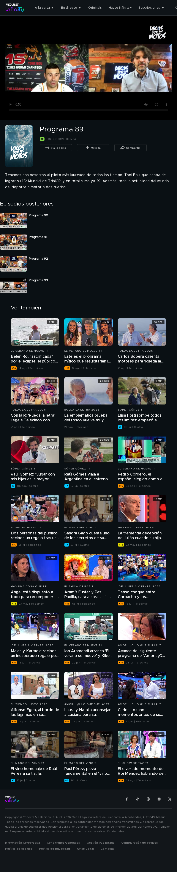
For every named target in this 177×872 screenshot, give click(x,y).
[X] (170, 799)
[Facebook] (127, 799)
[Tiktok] (137, 799)
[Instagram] (159, 799)
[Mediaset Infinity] (14, 7)
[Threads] (148, 799)
